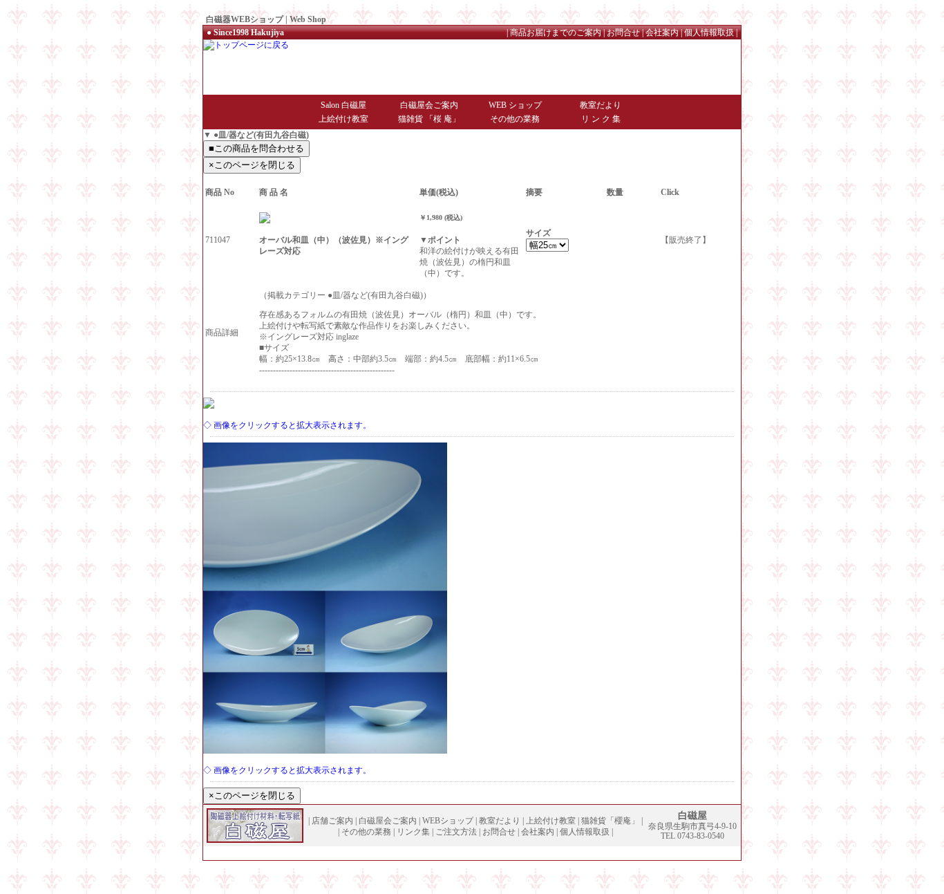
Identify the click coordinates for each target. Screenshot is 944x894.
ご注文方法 (456, 832)
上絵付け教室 (343, 119)
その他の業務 (515, 119)
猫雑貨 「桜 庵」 (429, 119)
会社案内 (662, 32)
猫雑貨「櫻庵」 (610, 821)
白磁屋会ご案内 (429, 105)
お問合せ (623, 32)
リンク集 (413, 832)
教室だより (600, 105)
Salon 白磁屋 (343, 105)
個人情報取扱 (709, 32)
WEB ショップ (515, 105)
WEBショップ (447, 821)
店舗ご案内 (332, 821)
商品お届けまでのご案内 (555, 32)
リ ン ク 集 (601, 119)
